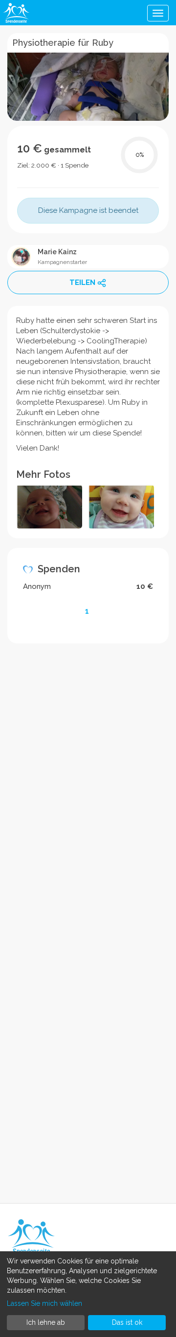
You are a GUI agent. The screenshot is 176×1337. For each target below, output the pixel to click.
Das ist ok (127, 1322)
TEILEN (82, 282)
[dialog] (88, 1294)
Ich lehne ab (45, 1322)
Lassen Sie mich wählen (44, 1303)
